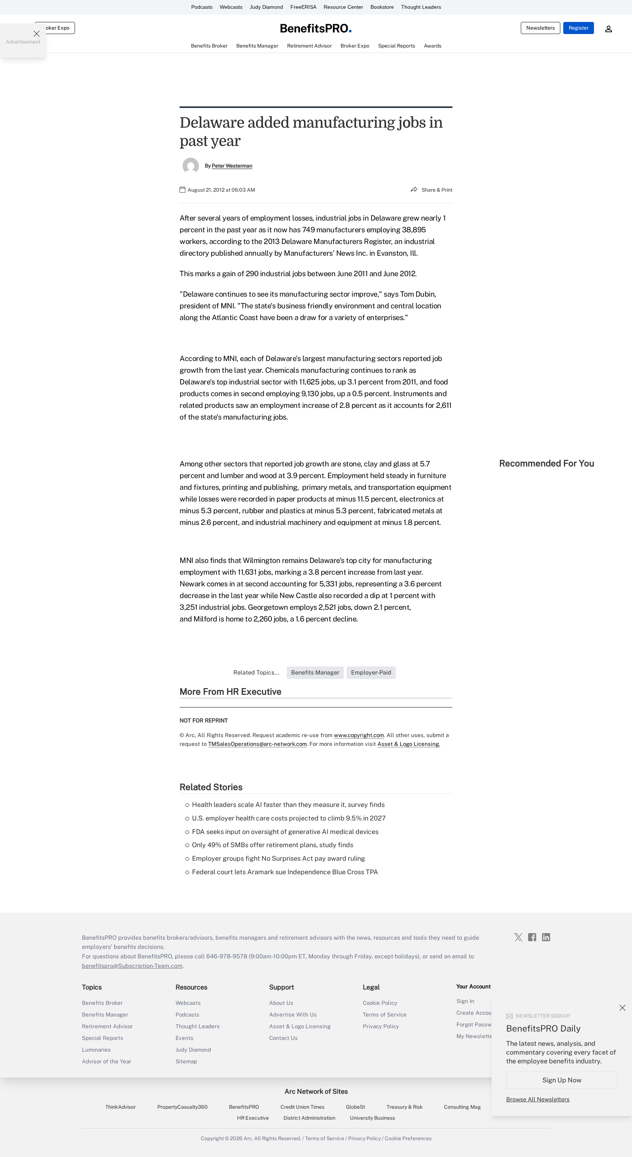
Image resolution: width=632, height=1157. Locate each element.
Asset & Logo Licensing (300, 1026)
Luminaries (96, 1050)
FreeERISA (303, 7)
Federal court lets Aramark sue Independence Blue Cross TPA (285, 872)
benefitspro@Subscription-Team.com (132, 965)
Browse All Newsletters (537, 1099)
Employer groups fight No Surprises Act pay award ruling (278, 858)
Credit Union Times (302, 1107)
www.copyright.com (359, 735)
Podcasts (201, 7)
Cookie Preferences (408, 1138)
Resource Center (343, 7)
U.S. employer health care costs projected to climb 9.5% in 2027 (289, 818)
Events (184, 1038)
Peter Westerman (232, 166)
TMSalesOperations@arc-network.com (257, 744)
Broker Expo (55, 28)
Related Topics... (256, 672)
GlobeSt (355, 1107)
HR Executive (253, 1118)
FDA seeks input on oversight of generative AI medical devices (285, 831)
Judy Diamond (266, 7)
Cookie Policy (380, 1003)
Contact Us (283, 1038)
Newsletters (540, 28)
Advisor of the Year (106, 1061)
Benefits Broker (102, 1003)
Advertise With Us (293, 1014)
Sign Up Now (562, 1080)
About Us (281, 1003)
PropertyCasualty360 (182, 1107)
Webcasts (231, 7)
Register (578, 28)
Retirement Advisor (107, 1026)
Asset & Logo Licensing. (408, 744)
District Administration (309, 1118)
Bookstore (382, 7)
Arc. (248, 1138)
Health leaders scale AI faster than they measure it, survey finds (288, 804)
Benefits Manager (105, 1014)
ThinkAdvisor (120, 1107)
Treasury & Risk (405, 1107)
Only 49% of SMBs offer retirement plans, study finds (272, 845)
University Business (372, 1118)
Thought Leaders (421, 7)
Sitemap (186, 1061)
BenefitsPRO (244, 1107)
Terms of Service (385, 1014)
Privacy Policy (381, 1026)
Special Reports (102, 1038)
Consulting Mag (462, 1107)
